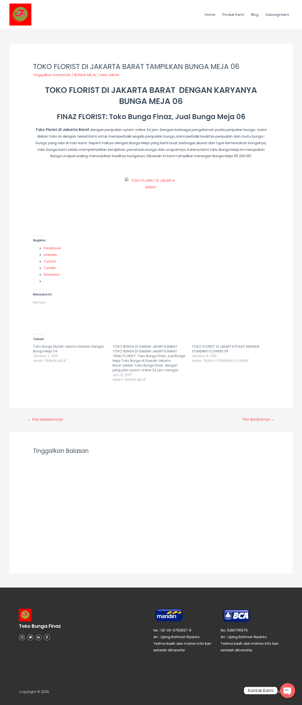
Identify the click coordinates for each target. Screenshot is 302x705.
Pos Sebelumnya (45, 419)
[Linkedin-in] (39, 637)
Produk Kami (233, 14)
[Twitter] (30, 637)
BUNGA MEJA (85, 74)
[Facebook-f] (47, 637)
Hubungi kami (277, 14)
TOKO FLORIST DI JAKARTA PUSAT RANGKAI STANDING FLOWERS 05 (225, 349)
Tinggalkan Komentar (52, 74)
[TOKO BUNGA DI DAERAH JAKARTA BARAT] (152, 363)
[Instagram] (22, 637)
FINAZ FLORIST (81, 117)
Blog (255, 14)
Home (210, 14)
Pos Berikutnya (259, 419)
